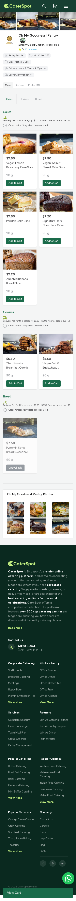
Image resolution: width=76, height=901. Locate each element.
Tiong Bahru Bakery (19, 838)
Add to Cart (15, 182)
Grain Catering (16, 825)
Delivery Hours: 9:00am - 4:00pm (26, 68)
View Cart (14, 893)
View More (15, 797)
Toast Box (13, 844)
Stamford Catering (19, 832)
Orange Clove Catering (21, 819)
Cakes (9, 99)
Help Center (47, 838)
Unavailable (15, 467)
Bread (38, 99)
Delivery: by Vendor (19, 75)
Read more (15, 627)
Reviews (19, 85)
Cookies (24, 99)
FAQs (43, 851)
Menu (8, 85)
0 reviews (31, 49)
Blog (42, 844)
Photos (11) (34, 85)
